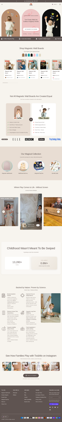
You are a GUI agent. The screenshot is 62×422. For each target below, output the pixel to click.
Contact (25, 397)
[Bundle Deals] (55, 165)
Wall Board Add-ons (23, 173)
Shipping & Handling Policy (41, 397)
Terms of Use (51, 401)
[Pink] (34, 55)
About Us (3, 401)
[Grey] (26, 55)
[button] (2, 4)
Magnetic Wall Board (8, 72)
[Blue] (37, 55)
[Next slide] (58, 211)
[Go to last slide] (3, 211)
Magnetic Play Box (39, 173)
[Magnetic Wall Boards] (7, 165)
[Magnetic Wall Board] (9, 65)
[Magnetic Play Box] (39, 165)
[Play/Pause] (40, 195)
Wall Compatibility (27, 399)
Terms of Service (39, 401)
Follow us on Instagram (31, 375)
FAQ (25, 392)
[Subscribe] (59, 397)
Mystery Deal (27, 401)
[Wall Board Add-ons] (23, 165)
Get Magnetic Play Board (31, 29)
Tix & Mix (6, 419)
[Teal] (29, 55)
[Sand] (40, 55)
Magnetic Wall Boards (7, 173)
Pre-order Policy (39, 392)
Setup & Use (3, 403)
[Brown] (23, 55)
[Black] (32, 55)
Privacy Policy (38, 399)
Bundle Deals (55, 173)
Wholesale (15, 392)
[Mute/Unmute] (40, 198)
